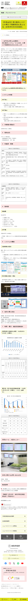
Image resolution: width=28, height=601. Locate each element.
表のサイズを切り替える (14, 148)
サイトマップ (15, 584)
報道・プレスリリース (14, 7)
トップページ (6, 7)
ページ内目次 (6, 35)
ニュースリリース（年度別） (10, 530)
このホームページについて (6, 584)
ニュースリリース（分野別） (10, 526)
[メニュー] (4, 599)
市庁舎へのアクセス (4, 588)
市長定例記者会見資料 (8, 516)
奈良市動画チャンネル (6, 500)
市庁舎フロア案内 (13, 588)
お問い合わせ (21, 588)
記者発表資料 (6, 521)
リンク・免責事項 (16, 586)
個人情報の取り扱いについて (6, 586)
